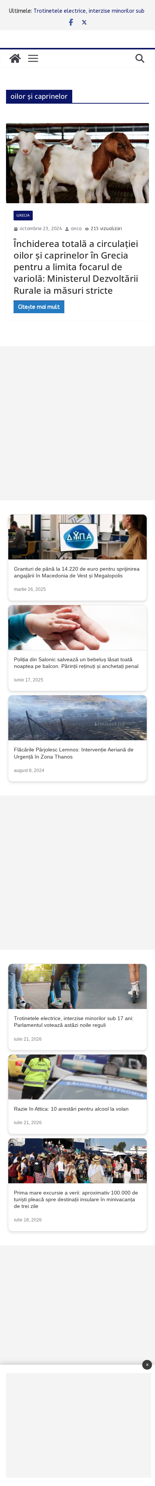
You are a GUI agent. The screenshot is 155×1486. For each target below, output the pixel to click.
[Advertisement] (77, 423)
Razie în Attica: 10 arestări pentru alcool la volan (71, 1109)
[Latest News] (15, 58)
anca (76, 228)
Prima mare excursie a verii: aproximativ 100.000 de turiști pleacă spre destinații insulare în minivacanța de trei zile (76, 1199)
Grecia (23, 215)
